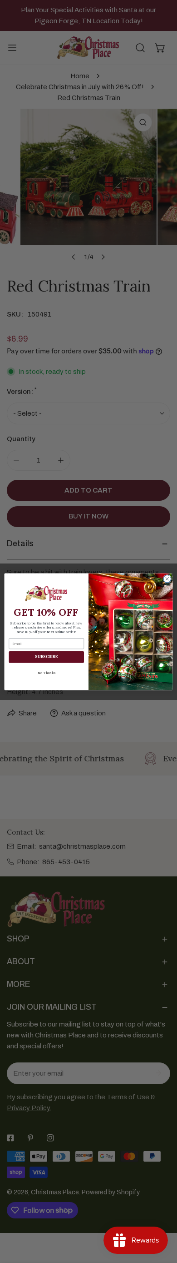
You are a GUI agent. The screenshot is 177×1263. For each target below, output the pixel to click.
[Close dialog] (167, 579)
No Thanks (46, 672)
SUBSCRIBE (46, 656)
